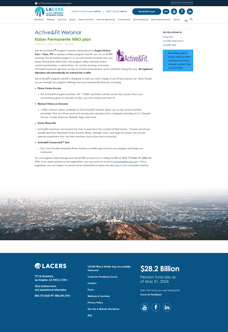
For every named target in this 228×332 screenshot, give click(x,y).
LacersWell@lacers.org (125, 161)
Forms (91, 289)
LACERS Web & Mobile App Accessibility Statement (109, 268)
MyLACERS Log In (147, 11)
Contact (92, 283)
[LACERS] (50, 265)
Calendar (168, 37)
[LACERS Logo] (49, 11)
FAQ (90, 315)
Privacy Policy (95, 302)
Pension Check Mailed (86, 11)
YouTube (174, 11)
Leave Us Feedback (151, 294)
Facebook (182, 11)
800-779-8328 (42, 295)
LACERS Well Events (173, 41)
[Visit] (132, 55)
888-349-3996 (62, 295)
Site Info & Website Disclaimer (103, 309)
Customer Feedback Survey (103, 276)
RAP (166, 11)
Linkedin (190, 11)
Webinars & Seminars (99, 296)
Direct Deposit (116, 11)
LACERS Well (169, 45)
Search (191, 19)
